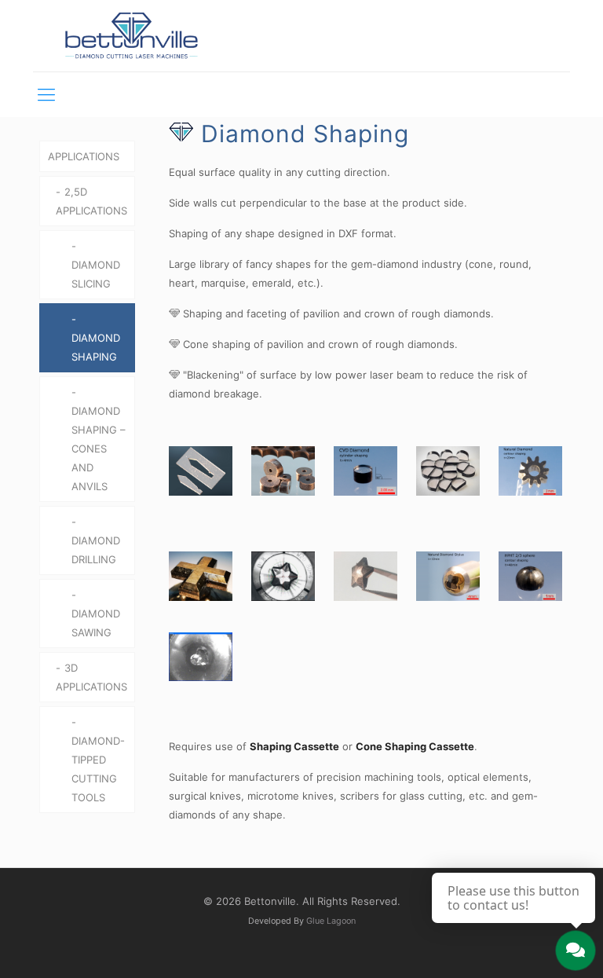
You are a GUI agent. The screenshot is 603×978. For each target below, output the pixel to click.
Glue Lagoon (331, 921)
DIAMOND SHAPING (95, 347)
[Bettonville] (131, 35)
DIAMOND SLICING (95, 274)
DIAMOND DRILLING (95, 550)
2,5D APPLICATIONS (91, 201)
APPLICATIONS (83, 156)
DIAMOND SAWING (95, 623)
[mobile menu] (46, 94)
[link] (200, 471)
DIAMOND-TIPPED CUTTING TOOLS (98, 769)
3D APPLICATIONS (91, 677)
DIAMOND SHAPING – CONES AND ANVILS (98, 449)
